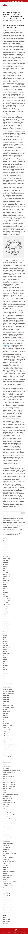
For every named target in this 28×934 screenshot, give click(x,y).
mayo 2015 (5, 661)
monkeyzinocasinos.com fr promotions (11, 826)
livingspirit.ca (6, 810)
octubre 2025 (5, 560)
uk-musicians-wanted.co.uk (9, 887)
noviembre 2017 (6, 600)
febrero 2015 (5, 667)
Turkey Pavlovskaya (7, 883)
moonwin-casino (6, 829)
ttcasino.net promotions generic (10, 881)
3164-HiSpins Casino (7, 683)
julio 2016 (5, 633)
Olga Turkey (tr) (6, 845)
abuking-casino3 (6, 697)
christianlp (6, 20)
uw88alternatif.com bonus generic (10, 891)
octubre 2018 (5, 578)
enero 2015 (5, 669)
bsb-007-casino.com (7, 752)
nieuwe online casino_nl (8, 843)
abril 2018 (5, 590)
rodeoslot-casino (6, 863)
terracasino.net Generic (8, 875)
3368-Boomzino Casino (8, 685)
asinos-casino (6, 715)
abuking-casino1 (6, 695)
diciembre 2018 (6, 574)
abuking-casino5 (6, 701)
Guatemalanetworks (20, 932)
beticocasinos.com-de (8, 739)
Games (4, 780)
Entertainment (6, 774)
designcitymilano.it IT (7, 766)
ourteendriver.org (6, 849)
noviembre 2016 (6, 625)
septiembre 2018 (6, 580)
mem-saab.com (6, 824)
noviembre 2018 (6, 576)
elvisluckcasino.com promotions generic (12, 770)
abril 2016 (5, 639)
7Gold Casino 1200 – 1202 (8, 691)
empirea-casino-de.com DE (9, 772)
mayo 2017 (5, 612)
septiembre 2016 (6, 629)
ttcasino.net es (6, 879)
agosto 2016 (5, 631)
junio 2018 (5, 586)
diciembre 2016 (6, 623)
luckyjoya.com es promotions (9, 814)
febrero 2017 (5, 619)
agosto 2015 (5, 655)
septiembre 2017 (6, 604)
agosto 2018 (5, 582)
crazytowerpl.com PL (7, 760)
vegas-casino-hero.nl (7, 901)
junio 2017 (5, 610)
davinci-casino (6, 764)
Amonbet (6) (5, 709)
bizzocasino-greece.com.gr (9, 745)
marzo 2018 (5, 592)
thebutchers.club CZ (7, 877)
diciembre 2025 (6, 556)
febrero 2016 (5, 643)
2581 (4, 679)
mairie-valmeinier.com (8, 818)
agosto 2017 (5, 606)
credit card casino (7, 762)
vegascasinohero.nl (7, 903)
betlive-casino (6, 741)
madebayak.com (6, 816)
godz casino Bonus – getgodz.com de (11, 794)
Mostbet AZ (5, 833)
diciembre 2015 (6, 647)
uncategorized (6, 889)
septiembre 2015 (6, 653)
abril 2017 (5, 614)
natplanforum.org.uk (7, 837)
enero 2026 (5, 554)
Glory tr (4, 792)
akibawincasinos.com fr (8, 705)
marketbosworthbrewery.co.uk (9, 820)
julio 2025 (5, 566)
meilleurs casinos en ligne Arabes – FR (11, 822)
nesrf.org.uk (5, 839)
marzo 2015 (5, 665)
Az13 (4, 721)
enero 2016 (5, 645)
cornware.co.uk (6, 758)
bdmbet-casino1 (6, 729)
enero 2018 (5, 596)
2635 (4, 681)
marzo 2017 (5, 616)
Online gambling (6, 847)
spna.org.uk (5, 873)
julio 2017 (5, 608)
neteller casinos (6, 841)
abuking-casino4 (6, 699)
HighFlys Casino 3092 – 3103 (9, 802)
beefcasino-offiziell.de (8, 735)
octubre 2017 (5, 602)
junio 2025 (5, 568)
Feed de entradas (6, 919)
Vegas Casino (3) (6, 895)
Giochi (4, 790)
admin (4, 703)
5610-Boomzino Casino (8, 687)
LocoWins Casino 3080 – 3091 (9, 812)
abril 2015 (5, 663)
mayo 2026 (5, 546)
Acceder (4, 917)
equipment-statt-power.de (8, 776)
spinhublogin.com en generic (9, 871)
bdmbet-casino (6, 727)
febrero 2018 (5, 594)
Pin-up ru (5, 851)
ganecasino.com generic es (9, 782)
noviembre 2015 (6, 649)
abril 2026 (5, 548)
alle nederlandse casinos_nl (9, 707)
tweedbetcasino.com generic (9, 885)
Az (3, 719)
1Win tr (4, 677)
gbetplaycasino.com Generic (9, 784)
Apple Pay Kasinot (6, 711)
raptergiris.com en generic (8, 857)
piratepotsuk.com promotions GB (10, 853)
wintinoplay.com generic (8, 908)
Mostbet (4, 831)
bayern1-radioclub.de (7, 725)
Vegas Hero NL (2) (7, 899)
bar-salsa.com (6, 723)
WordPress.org (6, 923)
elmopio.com (6, 768)
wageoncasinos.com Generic (9, 906)
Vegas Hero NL (6, 897)
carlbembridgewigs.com (8, 756)
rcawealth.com (6, 859)
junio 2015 (5, 659)
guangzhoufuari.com (7, 798)
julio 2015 (5, 657)
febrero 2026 (5, 552)
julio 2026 (5, 541)
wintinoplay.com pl (7, 910)
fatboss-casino (6, 778)
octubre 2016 (5, 627)
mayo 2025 (5, 570)
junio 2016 (5, 635)
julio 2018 (5, 584)
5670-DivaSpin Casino (7, 689)
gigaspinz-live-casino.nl (8, 788)
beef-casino (5, 733)
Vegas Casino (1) (6, 893)
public (4, 855)
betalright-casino (6, 737)
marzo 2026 (5, 550)
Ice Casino (5, 808)
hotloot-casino (6, 806)
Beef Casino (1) (6, 731)
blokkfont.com (6, 747)
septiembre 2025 (6, 562)
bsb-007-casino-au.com (8, 750)
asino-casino (6, 713)
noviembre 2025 (6, 558)
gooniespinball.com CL (8, 796)
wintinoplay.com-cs (7, 912)
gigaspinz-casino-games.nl (9, 786)
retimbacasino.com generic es (9, 861)
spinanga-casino (6, 869)
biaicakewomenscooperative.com (10, 743)
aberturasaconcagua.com (8, 693)
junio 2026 (5, 544)
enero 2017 (5, 621)
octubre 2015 (5, 651)
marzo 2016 (5, 641)
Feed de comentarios (7, 921)
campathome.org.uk (7, 754)
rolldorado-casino (7, 865)
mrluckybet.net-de (7, 835)
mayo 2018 (5, 588)
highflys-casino (6, 804)
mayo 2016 (5, 637)
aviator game (5, 717)
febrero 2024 (5, 572)
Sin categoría (18, 20)
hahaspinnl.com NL (7, 800)
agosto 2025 (5, 564)
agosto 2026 (5, 540)
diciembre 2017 (6, 598)
